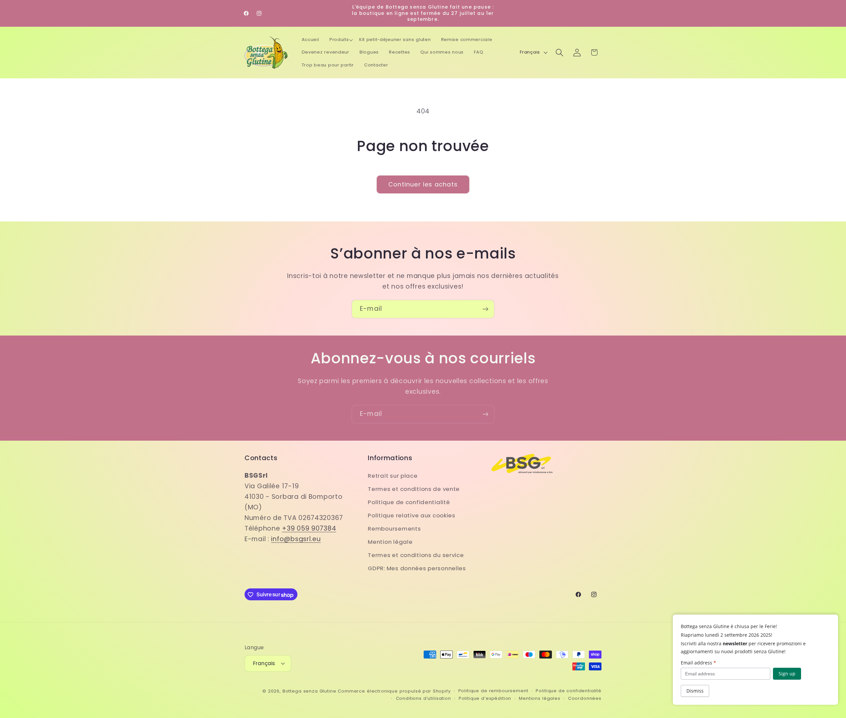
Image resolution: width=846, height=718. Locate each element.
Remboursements (394, 528)
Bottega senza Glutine (309, 691)
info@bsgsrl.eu (296, 538)
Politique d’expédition (485, 698)
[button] (341, 40)
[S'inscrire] (485, 309)
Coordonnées (584, 698)
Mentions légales (539, 698)
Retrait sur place (392, 475)
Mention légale (390, 541)
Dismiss (695, 691)
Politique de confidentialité (409, 502)
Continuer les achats (423, 184)
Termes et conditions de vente (414, 489)
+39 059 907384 (309, 528)
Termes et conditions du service (416, 555)
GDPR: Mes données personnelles (417, 568)
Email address (698, 662)
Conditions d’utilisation (423, 698)
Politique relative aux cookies (411, 515)
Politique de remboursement (493, 690)
